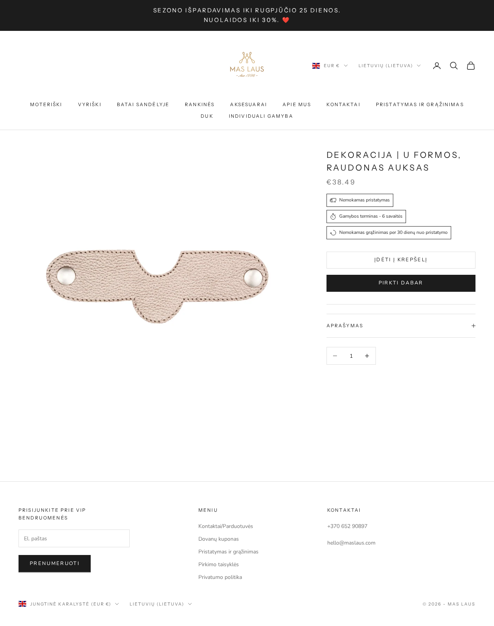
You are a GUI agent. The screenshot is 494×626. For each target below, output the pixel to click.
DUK (207, 116)
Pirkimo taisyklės (218, 564)
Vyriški (90, 104)
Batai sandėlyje (143, 104)
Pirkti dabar (401, 282)
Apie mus (297, 104)
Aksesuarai (248, 104)
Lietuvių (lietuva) (386, 65)
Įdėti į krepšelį (400, 259)
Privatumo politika (220, 577)
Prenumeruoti (55, 563)
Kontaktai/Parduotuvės (225, 526)
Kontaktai (343, 104)
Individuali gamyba (261, 116)
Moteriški (46, 104)
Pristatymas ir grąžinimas (420, 104)
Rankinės (200, 104)
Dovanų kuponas (218, 539)
